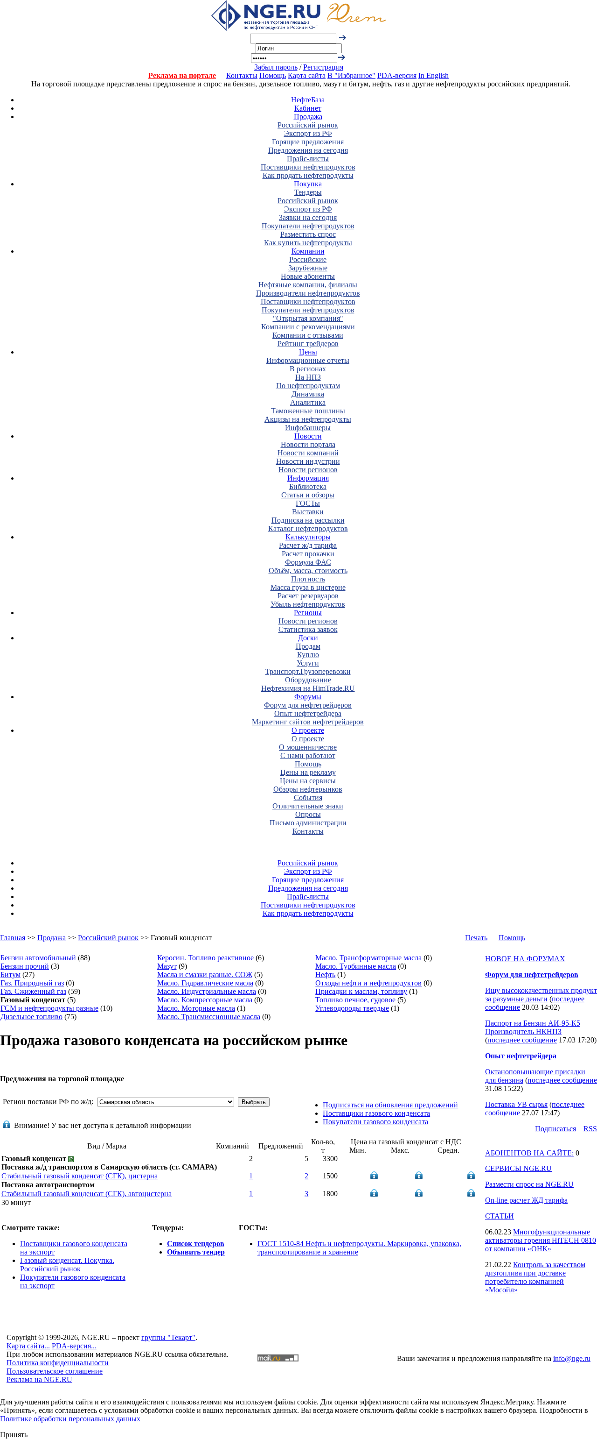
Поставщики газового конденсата (376, 1113)
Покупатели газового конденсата (375, 1122)
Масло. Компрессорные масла (204, 1000)
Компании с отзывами (307, 335)
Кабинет (307, 108)
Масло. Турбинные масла (355, 966)
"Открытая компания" (308, 318)
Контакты (241, 75)
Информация (308, 478)
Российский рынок (308, 125)
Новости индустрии (308, 461)
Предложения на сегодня (308, 150)
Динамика (308, 394)
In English (433, 75)
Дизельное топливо (31, 1017)
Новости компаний (308, 453)
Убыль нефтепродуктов (308, 604)
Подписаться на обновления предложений (390, 1105)
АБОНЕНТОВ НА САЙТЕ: (529, 1153)
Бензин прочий (24, 966)
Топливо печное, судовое (355, 1000)
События (308, 797)
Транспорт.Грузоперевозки (308, 671)
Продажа (308, 117)
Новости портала (308, 444)
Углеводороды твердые (352, 1008)
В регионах (308, 369)
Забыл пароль (276, 67)
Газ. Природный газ (32, 983)
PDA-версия (397, 75)
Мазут (167, 966)
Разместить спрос (308, 234)
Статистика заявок (308, 629)
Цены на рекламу (308, 772)
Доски (308, 638)
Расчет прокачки (308, 554)
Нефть (325, 974)
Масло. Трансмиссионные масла (208, 1017)
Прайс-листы (308, 159)
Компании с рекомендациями (308, 327)
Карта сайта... (28, 1346)
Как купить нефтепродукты (308, 243)
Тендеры (308, 192)
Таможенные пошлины (308, 411)
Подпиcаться (555, 1129)
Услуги (308, 663)
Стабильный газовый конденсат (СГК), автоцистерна (86, 1194)
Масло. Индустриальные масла (206, 991)
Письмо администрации (308, 823)
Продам (308, 646)
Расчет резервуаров (308, 596)
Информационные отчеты (307, 360)
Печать (476, 938)
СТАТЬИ (499, 1216)
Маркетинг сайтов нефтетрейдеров (308, 722)
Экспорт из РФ (308, 133)
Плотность (308, 579)
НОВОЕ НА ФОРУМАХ (525, 959)
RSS (590, 1129)
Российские (307, 259)
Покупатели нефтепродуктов (308, 226)
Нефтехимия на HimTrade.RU (308, 688)
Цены (308, 352)
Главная (12, 938)
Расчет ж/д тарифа (308, 545)
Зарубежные (307, 268)
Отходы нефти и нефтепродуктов (368, 983)
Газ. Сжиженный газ (33, 991)
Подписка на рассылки (308, 520)
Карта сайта (307, 75)
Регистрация (323, 67)
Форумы (307, 697)
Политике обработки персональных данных (70, 1419)
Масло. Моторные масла (196, 1008)
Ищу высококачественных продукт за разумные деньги (541, 994)
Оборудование (308, 680)
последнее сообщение (522, 1040)
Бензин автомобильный (38, 958)
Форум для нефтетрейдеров (308, 705)
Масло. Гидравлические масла (205, 983)
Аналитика (308, 402)
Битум (10, 974)
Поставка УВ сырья (516, 1104)
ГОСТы (308, 503)
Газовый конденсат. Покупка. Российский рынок (67, 1264)
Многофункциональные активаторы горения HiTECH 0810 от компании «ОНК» (540, 1240)
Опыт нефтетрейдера (307, 713)
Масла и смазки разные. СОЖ (204, 974)
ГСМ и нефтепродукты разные (49, 1008)
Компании (308, 251)
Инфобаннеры (308, 428)
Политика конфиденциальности (58, 1363)
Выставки (308, 512)
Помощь (272, 75)
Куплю (308, 655)
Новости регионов (308, 470)
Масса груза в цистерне (308, 587)
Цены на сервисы (308, 781)
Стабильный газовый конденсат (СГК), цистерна (79, 1176)
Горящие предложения (308, 142)
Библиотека (307, 486)
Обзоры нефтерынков (307, 789)
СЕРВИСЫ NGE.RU (518, 1168)
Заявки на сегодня (308, 217)
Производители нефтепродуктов (308, 293)
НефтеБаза (308, 100)
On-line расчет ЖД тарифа (526, 1200)
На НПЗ (308, 377)
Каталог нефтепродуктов (308, 528)
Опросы (308, 814)
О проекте (308, 730)
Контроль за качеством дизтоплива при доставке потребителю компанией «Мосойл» (535, 1277)
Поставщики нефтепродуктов (308, 167)
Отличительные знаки (307, 806)
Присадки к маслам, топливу (361, 991)
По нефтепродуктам (308, 386)
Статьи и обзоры (307, 495)
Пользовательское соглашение (55, 1371)
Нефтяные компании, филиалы (307, 285)
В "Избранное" (351, 75)
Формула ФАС (308, 562)
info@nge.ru (571, 1358)
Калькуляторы (308, 537)
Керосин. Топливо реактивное (205, 958)
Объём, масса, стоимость (308, 570)
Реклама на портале (182, 75)
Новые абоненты (308, 276)
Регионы (308, 613)
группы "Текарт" (168, 1337)
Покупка (308, 184)
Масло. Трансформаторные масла (368, 958)
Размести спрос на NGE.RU (529, 1184)
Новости (308, 436)
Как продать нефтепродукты (308, 175)
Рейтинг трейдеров (308, 343)
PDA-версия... (74, 1346)
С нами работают (307, 755)
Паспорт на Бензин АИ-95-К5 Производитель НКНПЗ (532, 1027)
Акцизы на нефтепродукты (307, 419)
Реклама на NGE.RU (39, 1379)
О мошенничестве (308, 747)
